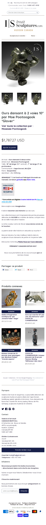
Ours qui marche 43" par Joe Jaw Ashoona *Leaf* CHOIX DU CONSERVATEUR (34, 317)
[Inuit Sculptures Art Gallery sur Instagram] (10, 409)
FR (11, 3)
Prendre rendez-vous (23, 450)
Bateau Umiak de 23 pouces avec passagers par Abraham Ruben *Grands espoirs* (11, 356)
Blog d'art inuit (30, 504)
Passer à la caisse (30, 8)
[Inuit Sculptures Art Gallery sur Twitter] (3, 409)
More (33, 36)
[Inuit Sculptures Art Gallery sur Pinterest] (13, 409)
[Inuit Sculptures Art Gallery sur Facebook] (6, 409)
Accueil (5, 378)
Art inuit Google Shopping (24, 378)
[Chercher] (37, 12)
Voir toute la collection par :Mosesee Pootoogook (17, 127)
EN (8, 3)
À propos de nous (14, 503)
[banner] (23, 25)
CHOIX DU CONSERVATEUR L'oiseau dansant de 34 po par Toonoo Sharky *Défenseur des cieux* (34, 357)
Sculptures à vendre (18, 36)
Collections (12, 378)
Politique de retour (16, 504)
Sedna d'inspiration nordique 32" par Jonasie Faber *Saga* (10, 316)
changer (34, 3)
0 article (16, 8)
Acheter (11, 312)
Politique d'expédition (29, 503)
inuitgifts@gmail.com (17, 455)
